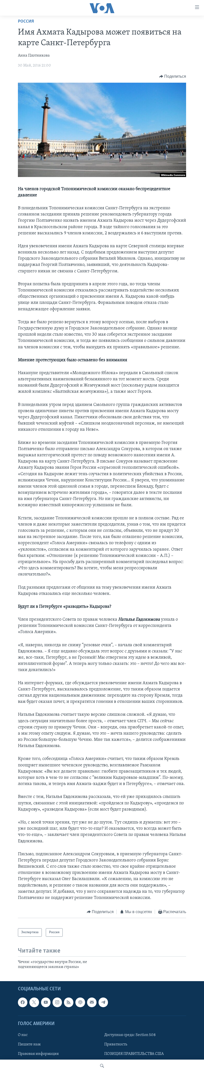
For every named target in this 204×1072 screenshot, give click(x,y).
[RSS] (68, 1002)
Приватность (115, 1044)
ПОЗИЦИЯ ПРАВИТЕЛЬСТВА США (134, 1054)
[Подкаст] (80, 1002)
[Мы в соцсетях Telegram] (103, 1002)
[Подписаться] (92, 1002)
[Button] (172, 76)
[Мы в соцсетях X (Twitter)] (34, 1002)
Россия (26, 21)
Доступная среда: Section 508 (130, 1035)
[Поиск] (102, 1066)
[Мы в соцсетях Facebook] (22, 1002)
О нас (23, 1035)
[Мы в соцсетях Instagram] (57, 1002)
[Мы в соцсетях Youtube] (46, 1002)
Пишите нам (29, 1044)
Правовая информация (38, 1054)
